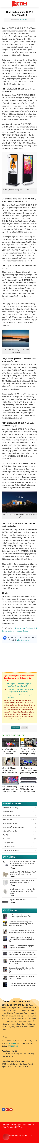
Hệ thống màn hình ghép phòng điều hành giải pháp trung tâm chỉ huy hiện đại (21, 939)
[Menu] (3, 3)
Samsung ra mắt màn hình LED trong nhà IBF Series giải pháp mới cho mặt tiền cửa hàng (22, 961)
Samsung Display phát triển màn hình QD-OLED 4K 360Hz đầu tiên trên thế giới (22, 970)
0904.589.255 (13, 1046)
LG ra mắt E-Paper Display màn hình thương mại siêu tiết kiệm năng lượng (21, 931)
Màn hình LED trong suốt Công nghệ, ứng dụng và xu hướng (21, 946)
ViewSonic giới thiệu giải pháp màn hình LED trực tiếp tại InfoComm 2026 (22, 916)
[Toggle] (35, 812)
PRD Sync (6, 839)
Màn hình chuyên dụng (10, 808)
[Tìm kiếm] (36, 4)
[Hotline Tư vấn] (6, 1137)
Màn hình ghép (8, 812)
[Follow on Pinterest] (7, 1109)
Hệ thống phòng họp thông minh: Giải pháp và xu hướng (21, 977)
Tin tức (24, 728)
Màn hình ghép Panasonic (11, 815)
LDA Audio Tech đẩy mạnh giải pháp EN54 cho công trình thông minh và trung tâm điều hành (21, 923)
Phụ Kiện (6, 835)
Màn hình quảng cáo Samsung (13, 827)
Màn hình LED (7, 819)
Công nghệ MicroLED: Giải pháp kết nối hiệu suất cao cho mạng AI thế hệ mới (22, 984)
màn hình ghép (23, 640)
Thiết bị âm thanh (8, 843)
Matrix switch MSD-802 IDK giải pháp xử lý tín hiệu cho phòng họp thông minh (22, 953)
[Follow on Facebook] (3, 1109)
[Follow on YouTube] (11, 1109)
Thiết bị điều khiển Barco (11, 850)
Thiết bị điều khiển (9, 846)
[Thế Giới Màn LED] (19, 3)
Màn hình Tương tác (10, 831)
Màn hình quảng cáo (10, 823)
